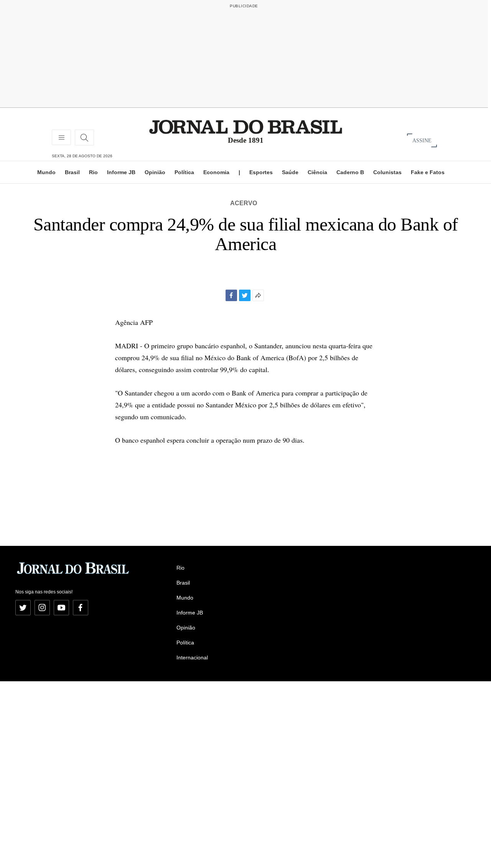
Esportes (261, 172)
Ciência (317, 172)
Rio (93, 172)
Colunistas (387, 172)
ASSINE (422, 140)
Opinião (155, 172)
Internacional (192, 657)
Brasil (72, 172)
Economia (216, 172)
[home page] (245, 126)
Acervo (243, 203)
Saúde (290, 172)
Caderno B (350, 172)
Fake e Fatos (428, 172)
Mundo (46, 172)
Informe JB (121, 172)
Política (184, 172)
